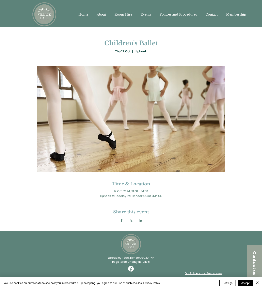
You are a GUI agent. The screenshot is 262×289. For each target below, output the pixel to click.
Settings (227, 283)
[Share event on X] (131, 220)
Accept (245, 283)
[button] (254, 263)
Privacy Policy (151, 283)
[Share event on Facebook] (122, 220)
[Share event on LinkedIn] (140, 220)
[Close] (257, 283)
